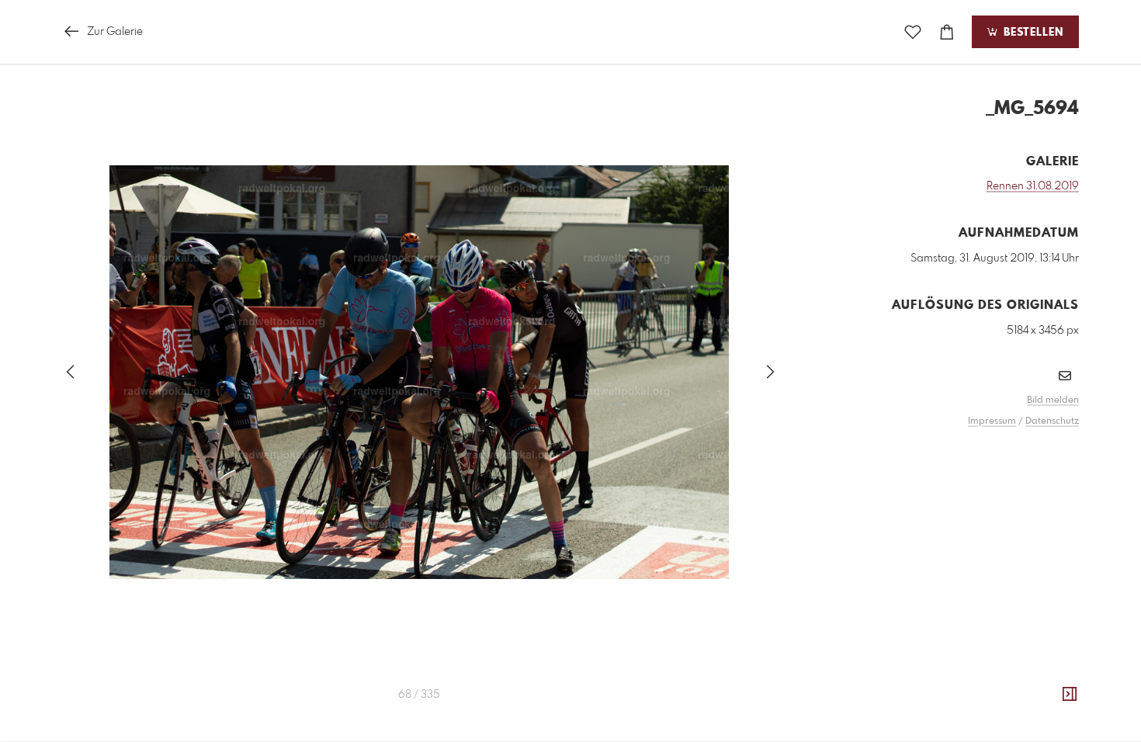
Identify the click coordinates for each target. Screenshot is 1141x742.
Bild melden (1053, 400)
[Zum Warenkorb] (947, 32)
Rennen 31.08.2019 (1033, 186)
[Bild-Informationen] (1069, 694)
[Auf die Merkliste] (912, 32)
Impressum (992, 421)
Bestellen (1031, 32)
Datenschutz (1052, 421)
